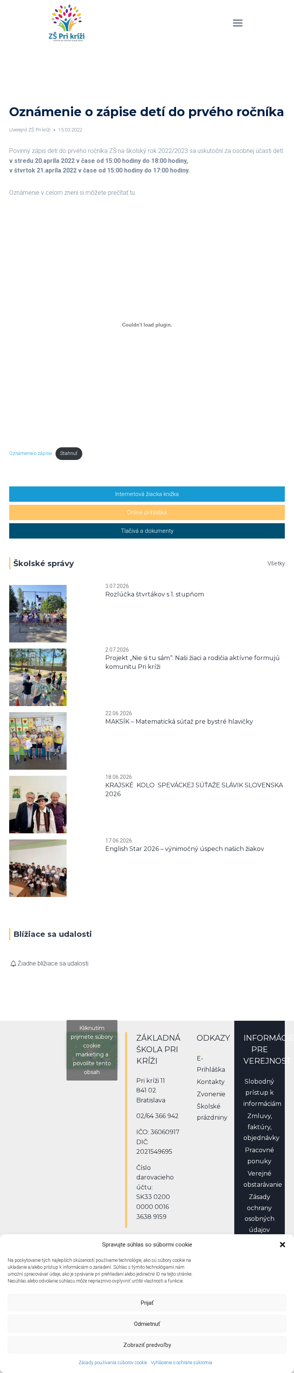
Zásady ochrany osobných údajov (259, 1213)
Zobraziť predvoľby (147, 1345)
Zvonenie (211, 1094)
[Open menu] (238, 23)
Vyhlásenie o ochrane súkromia (181, 1362)
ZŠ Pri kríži (39, 130)
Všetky (276, 563)
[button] (282, 1244)
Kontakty (211, 1082)
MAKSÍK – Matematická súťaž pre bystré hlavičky (179, 721)
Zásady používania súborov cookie (112, 1362)
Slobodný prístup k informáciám (259, 1092)
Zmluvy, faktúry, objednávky (259, 1127)
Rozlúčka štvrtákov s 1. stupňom (154, 594)
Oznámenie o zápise (30, 453)
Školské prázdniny (212, 1112)
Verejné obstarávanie (259, 1179)
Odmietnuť (147, 1323)
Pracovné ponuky (259, 1155)
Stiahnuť (68, 453)
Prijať (147, 1302)
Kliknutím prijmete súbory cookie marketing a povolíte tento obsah (92, 1050)
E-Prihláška (211, 1064)
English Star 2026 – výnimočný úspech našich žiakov (184, 848)
